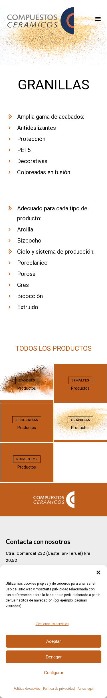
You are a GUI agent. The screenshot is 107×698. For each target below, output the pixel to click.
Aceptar (53, 641)
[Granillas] (53, 64)
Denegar (54, 656)
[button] (98, 572)
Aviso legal (86, 689)
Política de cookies (26, 689)
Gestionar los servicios (52, 624)
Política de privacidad (59, 689)
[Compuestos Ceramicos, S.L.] (53, 20)
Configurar (53, 672)
